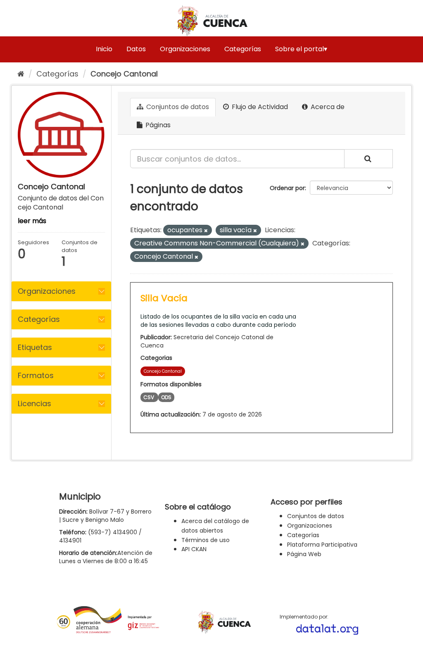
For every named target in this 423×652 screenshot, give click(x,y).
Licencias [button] (34, 403)
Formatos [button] (36, 375)
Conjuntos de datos (177, 107)
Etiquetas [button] (35, 347)
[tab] (61, 291)
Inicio (104, 49)
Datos (136, 49)
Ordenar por (287, 188)
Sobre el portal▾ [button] (301, 49)
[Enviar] (368, 158)
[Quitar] (206, 230)
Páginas (157, 125)
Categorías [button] (39, 319)
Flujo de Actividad (259, 107)
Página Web (304, 554)
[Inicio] (20, 74)
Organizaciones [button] (47, 291)
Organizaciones (185, 49)
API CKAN (194, 549)
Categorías (242, 49)
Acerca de (327, 107)
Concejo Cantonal (124, 74)
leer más (32, 221)
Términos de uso (205, 540)
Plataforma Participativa (322, 544)
